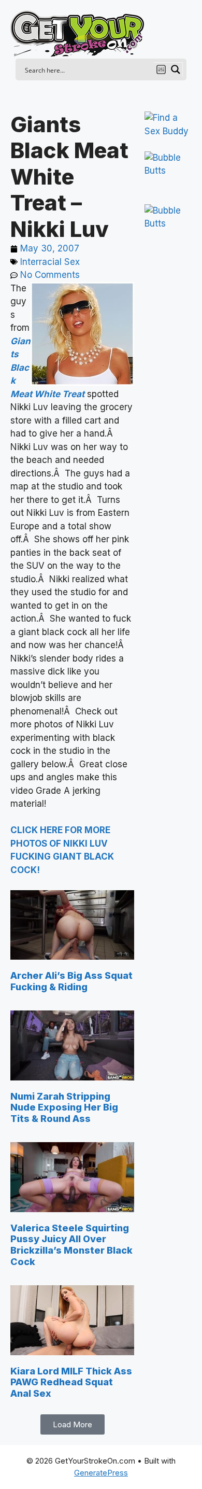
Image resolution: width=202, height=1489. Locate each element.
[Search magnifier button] (175, 69)
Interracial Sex (50, 262)
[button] (72, 1424)
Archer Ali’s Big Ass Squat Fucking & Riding (71, 981)
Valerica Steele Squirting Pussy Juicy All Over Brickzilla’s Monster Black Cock (71, 1245)
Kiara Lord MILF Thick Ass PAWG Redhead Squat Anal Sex (71, 1382)
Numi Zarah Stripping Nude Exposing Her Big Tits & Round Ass (64, 1107)
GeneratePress (101, 1473)
